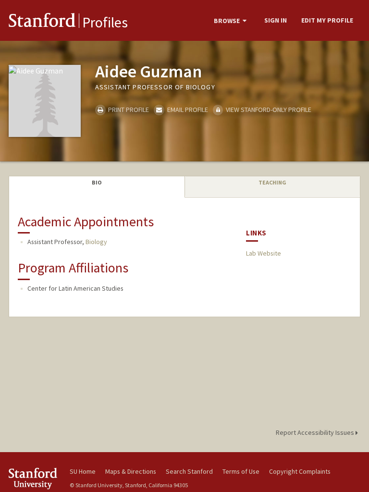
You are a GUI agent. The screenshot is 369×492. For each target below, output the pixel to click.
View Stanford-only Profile (267, 109)
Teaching (272, 182)
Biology (96, 241)
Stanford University (34, 478)
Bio (97, 182)
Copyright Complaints (300, 471)
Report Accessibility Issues (316, 432)
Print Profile (128, 109)
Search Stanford (189, 471)
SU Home (83, 471)
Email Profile (187, 109)
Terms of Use (240, 471)
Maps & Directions (130, 471)
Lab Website (263, 253)
